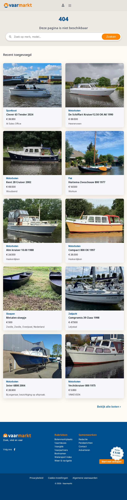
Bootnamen (60, 453)
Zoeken (111, 36)
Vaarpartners (61, 450)
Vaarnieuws (60, 443)
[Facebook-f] (14, 449)
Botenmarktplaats (63, 439)
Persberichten (86, 443)
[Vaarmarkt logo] (18, 5)
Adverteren (84, 450)
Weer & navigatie (63, 460)
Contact (83, 446)
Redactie (83, 439)
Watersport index (63, 457)
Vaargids (59, 446)
